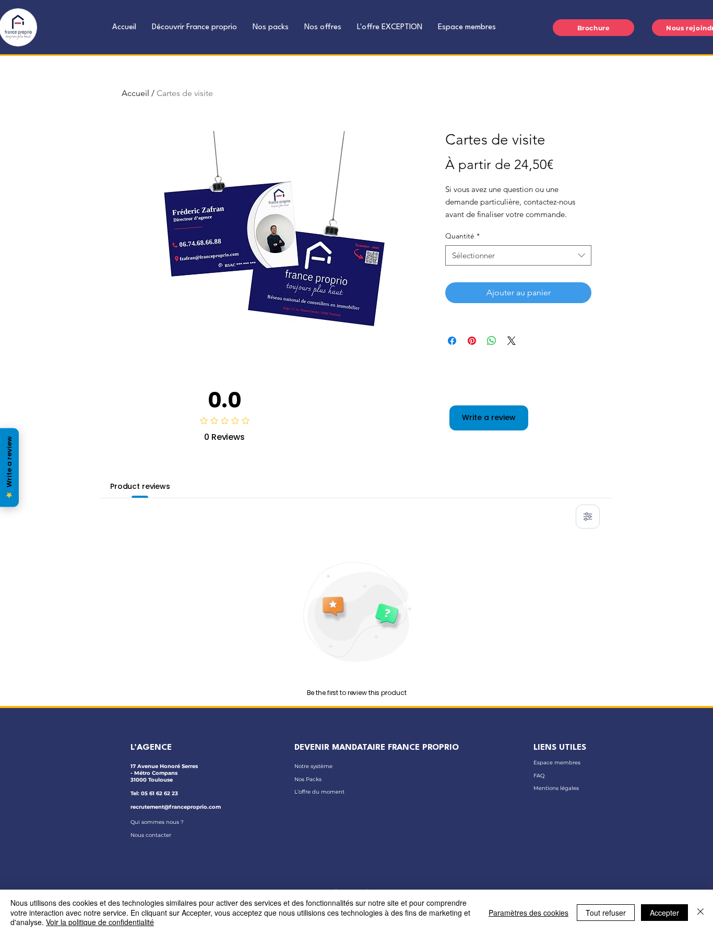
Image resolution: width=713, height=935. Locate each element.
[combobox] (518, 255)
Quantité (462, 236)
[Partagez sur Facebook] (452, 340)
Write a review (489, 417)
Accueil (135, 93)
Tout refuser (606, 912)
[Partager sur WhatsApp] (491, 340)
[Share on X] (511, 340)
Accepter (664, 912)
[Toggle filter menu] (588, 517)
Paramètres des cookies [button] (528, 912)
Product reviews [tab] (140, 486)
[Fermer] (700, 912)
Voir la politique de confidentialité (100, 922)
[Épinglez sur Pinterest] (472, 340)
